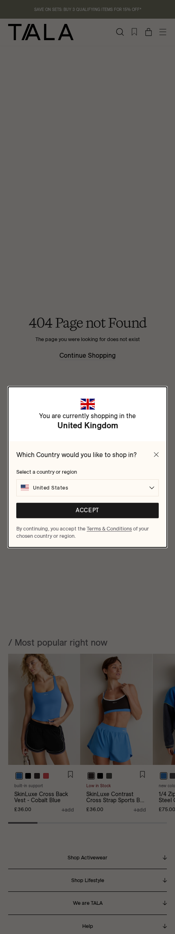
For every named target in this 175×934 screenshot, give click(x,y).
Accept (87, 510)
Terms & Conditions (109, 528)
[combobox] (87, 487)
